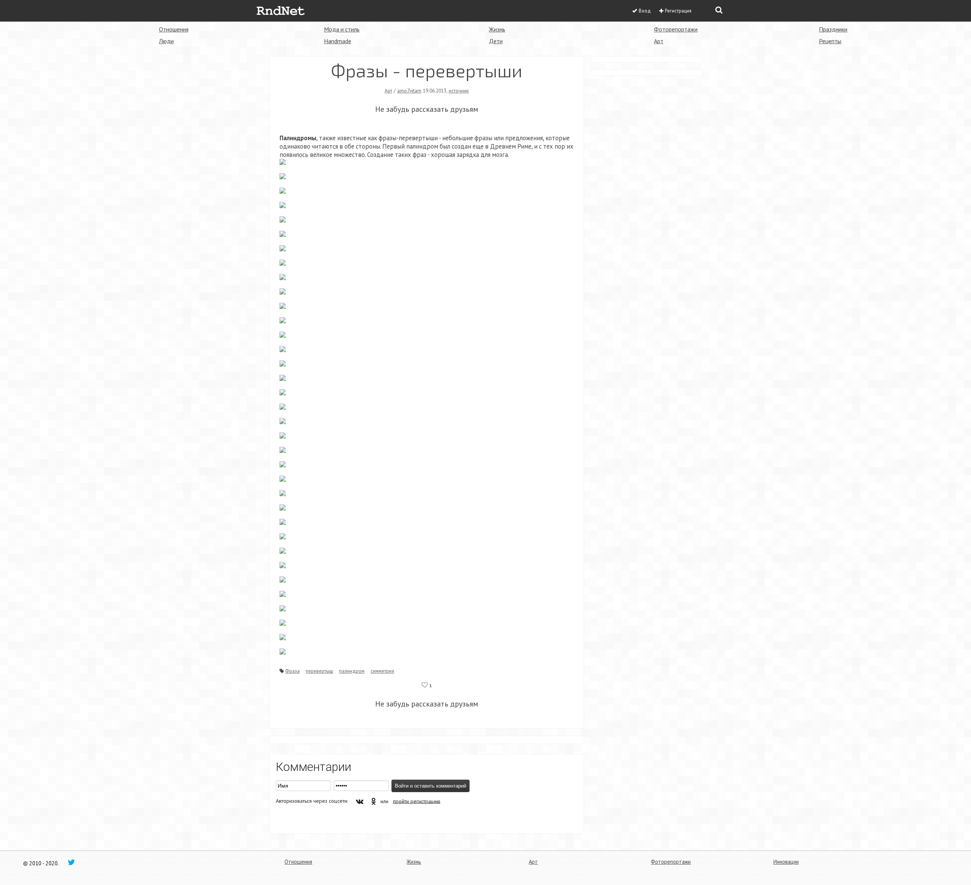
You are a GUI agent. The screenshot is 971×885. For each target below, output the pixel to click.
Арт (658, 41)
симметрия (382, 670)
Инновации (786, 861)
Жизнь (497, 29)
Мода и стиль (342, 29)
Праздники (833, 29)
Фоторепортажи (676, 29)
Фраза (292, 670)
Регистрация (678, 11)
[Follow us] (71, 861)
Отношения (174, 29)
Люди (166, 41)
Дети (496, 41)
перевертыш (319, 670)
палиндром (352, 670)
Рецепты (830, 41)
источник (459, 90)
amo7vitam (409, 90)
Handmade (337, 41)
